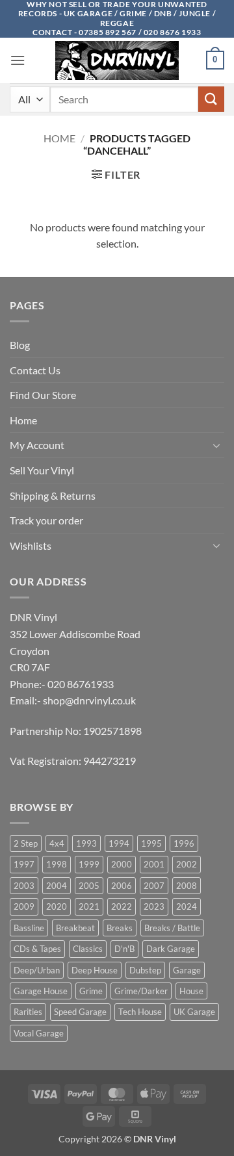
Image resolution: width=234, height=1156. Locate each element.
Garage (187, 970)
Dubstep (145, 970)
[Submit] (211, 99)
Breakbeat (75, 928)
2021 (89, 906)
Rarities (28, 1012)
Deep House (95, 970)
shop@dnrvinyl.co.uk (89, 700)
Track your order (46, 520)
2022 (121, 906)
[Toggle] (216, 445)
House (191, 991)
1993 (86, 843)
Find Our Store (43, 395)
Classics (88, 949)
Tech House (140, 1012)
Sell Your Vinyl (42, 470)
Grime (91, 991)
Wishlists (30, 545)
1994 (119, 843)
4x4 (56, 843)
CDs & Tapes (37, 949)
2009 (24, 906)
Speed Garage (80, 1012)
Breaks (120, 928)
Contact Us (35, 370)
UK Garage (194, 1012)
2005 (89, 885)
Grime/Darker (141, 991)
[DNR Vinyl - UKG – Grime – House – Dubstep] (117, 60)
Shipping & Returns (53, 495)
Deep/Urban (37, 970)
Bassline (29, 928)
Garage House (41, 991)
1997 (24, 864)
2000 (121, 864)
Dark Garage (170, 949)
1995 (151, 843)
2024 (186, 906)
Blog (20, 345)
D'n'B (124, 949)
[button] (17, 60)
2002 (186, 864)
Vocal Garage (39, 1033)
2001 (154, 864)
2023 (154, 906)
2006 (121, 885)
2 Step (26, 843)
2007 (154, 885)
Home (59, 138)
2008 (186, 885)
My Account (37, 445)
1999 (89, 864)
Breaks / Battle (172, 928)
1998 (56, 864)
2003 (24, 885)
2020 (56, 906)
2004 (56, 885)
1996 (184, 843)
